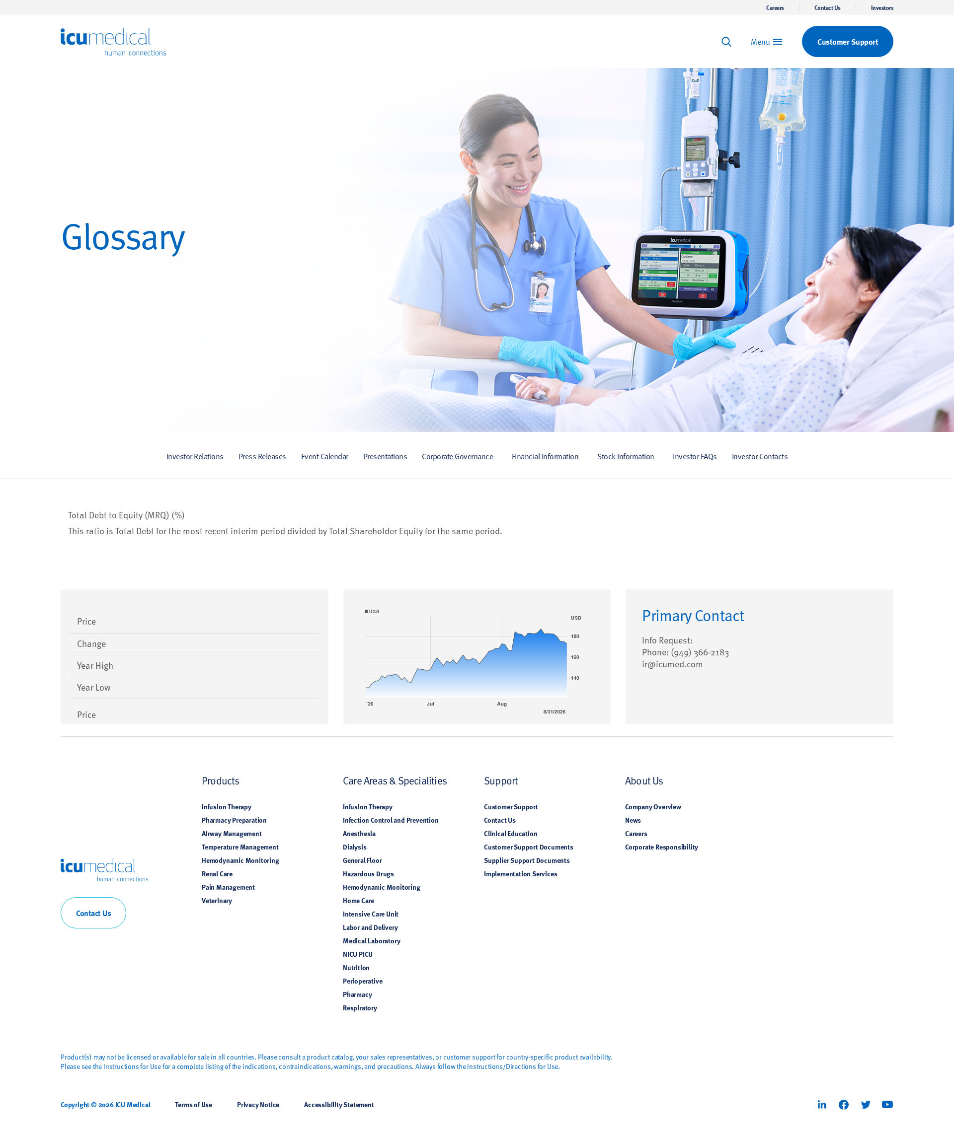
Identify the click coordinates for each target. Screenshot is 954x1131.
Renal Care (217, 873)
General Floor (362, 860)
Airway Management (232, 833)
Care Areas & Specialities (395, 780)
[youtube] (887, 1105)
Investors (882, 7)
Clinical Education (510, 833)
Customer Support (511, 806)
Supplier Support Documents (527, 860)
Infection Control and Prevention (391, 820)
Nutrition (356, 967)
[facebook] (844, 1105)
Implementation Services (520, 873)
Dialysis (354, 846)
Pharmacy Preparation (234, 820)
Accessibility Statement (339, 1104)
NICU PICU (358, 954)
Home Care (358, 900)
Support (501, 780)
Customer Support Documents (528, 846)
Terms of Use (193, 1104)
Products (220, 780)
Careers (775, 7)
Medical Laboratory (371, 940)
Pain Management (228, 887)
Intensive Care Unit (370, 914)
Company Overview (653, 806)
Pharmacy (357, 994)
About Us (644, 780)
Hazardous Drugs (368, 873)
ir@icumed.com (672, 663)
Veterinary (217, 900)
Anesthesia (359, 833)
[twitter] (866, 1105)
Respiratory (360, 1007)
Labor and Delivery (370, 927)
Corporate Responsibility (661, 846)
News (633, 820)
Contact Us (827, 7)
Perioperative (362, 981)
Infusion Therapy (226, 806)
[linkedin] (822, 1105)
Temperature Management (240, 846)
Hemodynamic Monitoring (240, 860)
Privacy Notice (258, 1104)
